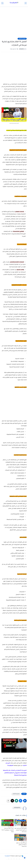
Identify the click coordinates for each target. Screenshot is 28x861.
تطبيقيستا (7, 856)
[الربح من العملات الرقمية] (7, 859)
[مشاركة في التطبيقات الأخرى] (8, 800)
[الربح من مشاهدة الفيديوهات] (10, 859)
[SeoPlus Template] (22, 856)
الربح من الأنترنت (22, 38)
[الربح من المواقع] (15, 859)
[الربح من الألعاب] (13, 859)
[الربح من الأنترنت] (21, 859)
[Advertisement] (14, 23)
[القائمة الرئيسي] (26, 3)
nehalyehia (21, 49)
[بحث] (2, 3)
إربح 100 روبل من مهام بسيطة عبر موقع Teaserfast (21, 845)
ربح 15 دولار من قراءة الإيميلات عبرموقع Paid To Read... (8, 830)
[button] (20, 800)
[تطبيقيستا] (14, 3)
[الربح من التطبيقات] (18, 859)
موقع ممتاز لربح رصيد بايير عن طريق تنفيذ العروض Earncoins (21, 830)
